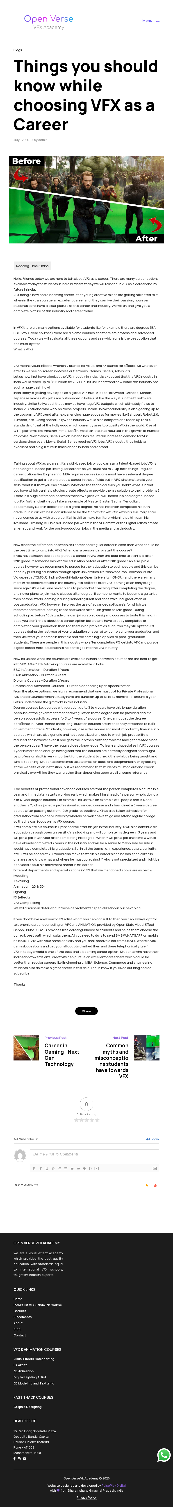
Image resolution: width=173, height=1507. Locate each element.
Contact (20, 1335)
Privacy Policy (87, 1497)
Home (18, 1299)
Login (154, 1139)
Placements (23, 1317)
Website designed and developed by (87, 1486)
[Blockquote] (72, 1168)
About (18, 1323)
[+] (96, 1168)
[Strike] (53, 1168)
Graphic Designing (28, 1407)
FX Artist (20, 1365)
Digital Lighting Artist (30, 1377)
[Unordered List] (66, 1168)
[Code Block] (78, 1168)
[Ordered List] (59, 1168)
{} (90, 1168)
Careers (20, 1311)
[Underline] (47, 1168)
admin (43, 140)
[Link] (85, 1168)
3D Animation (24, 1371)
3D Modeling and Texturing (34, 1383)
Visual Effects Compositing (34, 1359)
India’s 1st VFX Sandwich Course (38, 1305)
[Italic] (40, 1168)
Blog (17, 1329)
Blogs (18, 50)
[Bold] (34, 1168)
